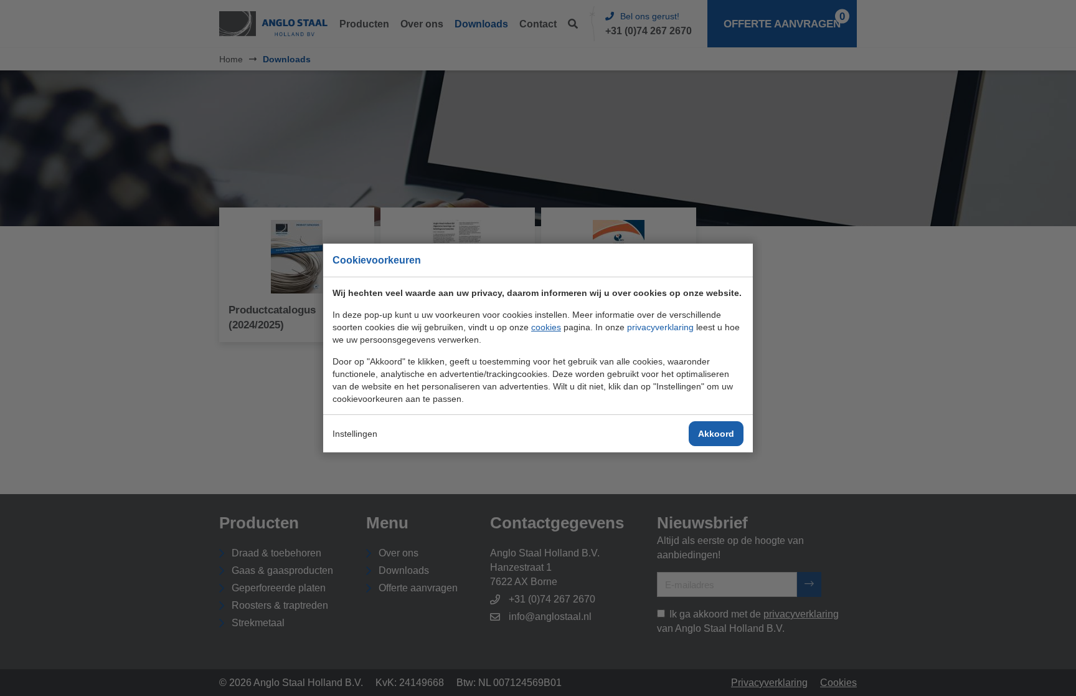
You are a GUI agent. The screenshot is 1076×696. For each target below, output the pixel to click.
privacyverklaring (660, 327)
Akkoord (716, 434)
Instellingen (355, 434)
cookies (546, 327)
